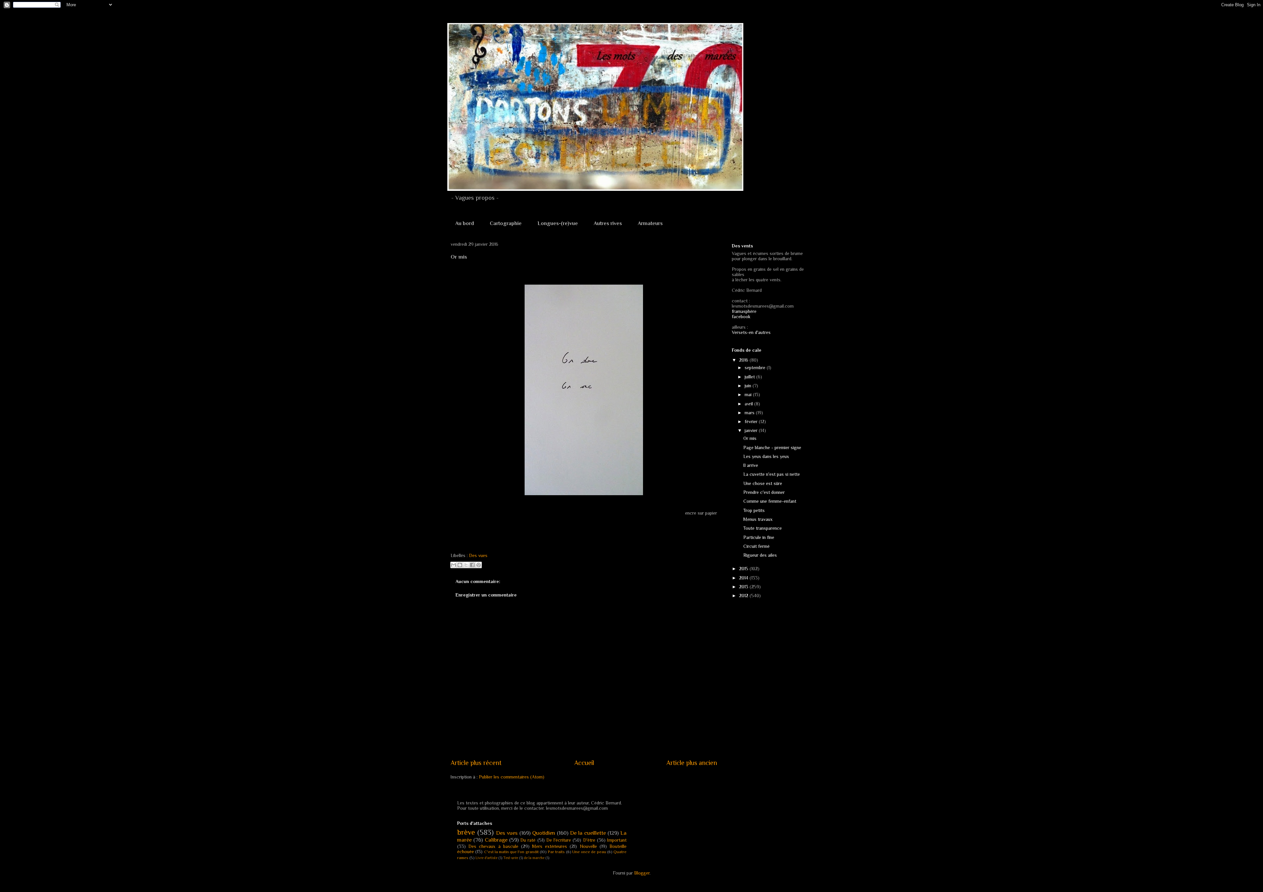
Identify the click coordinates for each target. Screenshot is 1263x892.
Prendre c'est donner (764, 492)
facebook (741, 316)
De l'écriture (558, 840)
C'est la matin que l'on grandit (511, 852)
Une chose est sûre (762, 483)
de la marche (534, 858)
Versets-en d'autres (751, 332)
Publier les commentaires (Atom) (511, 776)
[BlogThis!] (460, 565)
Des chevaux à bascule (493, 846)
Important (617, 840)
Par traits (556, 852)
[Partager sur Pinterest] (478, 565)
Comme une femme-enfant (769, 501)
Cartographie (506, 223)
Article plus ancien (691, 762)
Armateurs (650, 223)
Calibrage (496, 840)
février (752, 421)
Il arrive (750, 465)
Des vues (478, 555)
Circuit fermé (756, 546)
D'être (589, 840)
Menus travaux (758, 519)
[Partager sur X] (466, 565)
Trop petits (754, 510)
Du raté (527, 840)
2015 (744, 568)
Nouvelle (588, 846)
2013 (744, 586)
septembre (756, 367)
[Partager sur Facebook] (472, 565)
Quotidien (543, 833)
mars (750, 412)
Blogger (642, 873)
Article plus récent (476, 762)
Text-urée (510, 858)
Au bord (464, 223)
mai (749, 394)
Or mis (749, 438)
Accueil (584, 762)
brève (466, 832)
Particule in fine (758, 537)
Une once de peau (589, 852)
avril (749, 403)
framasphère (744, 311)
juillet (750, 376)
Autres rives (608, 223)
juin (749, 385)
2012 (744, 595)
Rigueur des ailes (760, 555)
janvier (752, 430)
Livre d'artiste (486, 858)
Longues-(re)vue (557, 223)
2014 (744, 577)
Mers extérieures (549, 846)
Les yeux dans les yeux (766, 456)
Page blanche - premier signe (772, 447)
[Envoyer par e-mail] (453, 565)
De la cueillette (588, 833)
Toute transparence (762, 528)
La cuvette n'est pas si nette (771, 474)
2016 (744, 360)
